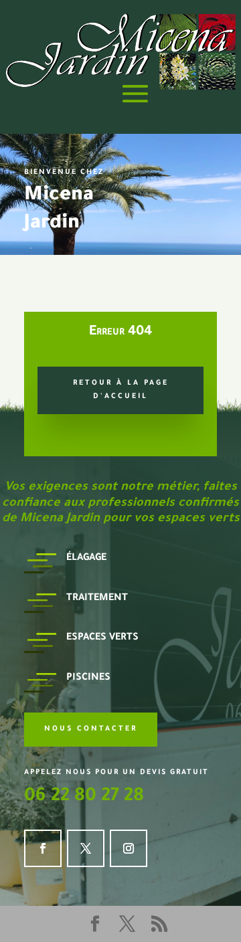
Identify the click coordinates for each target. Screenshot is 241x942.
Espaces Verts (102, 638)
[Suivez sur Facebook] (43, 848)
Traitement (97, 598)
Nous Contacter (90, 729)
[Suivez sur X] (85, 848)
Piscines (88, 678)
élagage (86, 558)
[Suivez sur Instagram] (128, 848)
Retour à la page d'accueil (121, 390)
